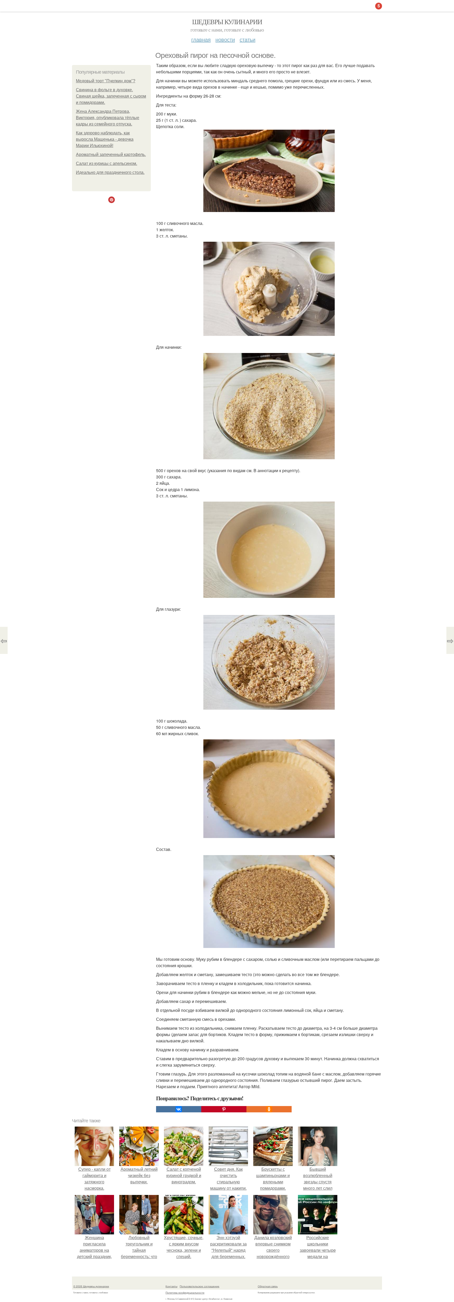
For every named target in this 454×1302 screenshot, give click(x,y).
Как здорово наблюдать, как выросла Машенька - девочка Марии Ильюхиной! (104, 139)
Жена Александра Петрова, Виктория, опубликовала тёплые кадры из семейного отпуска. (107, 117)
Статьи (247, 39)
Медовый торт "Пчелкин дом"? (105, 81)
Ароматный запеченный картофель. (111, 154)
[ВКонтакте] (178, 1109)
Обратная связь (268, 1286)
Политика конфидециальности (185, 1292)
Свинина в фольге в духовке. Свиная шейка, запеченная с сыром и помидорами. (111, 96)
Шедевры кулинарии (227, 21)
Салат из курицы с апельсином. (106, 163)
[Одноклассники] (269, 1109)
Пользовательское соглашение (199, 1286)
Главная (201, 39)
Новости (225, 39)
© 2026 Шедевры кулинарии (91, 1286)
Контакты (171, 1286)
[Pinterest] (223, 1109)
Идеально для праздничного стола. (110, 172)
